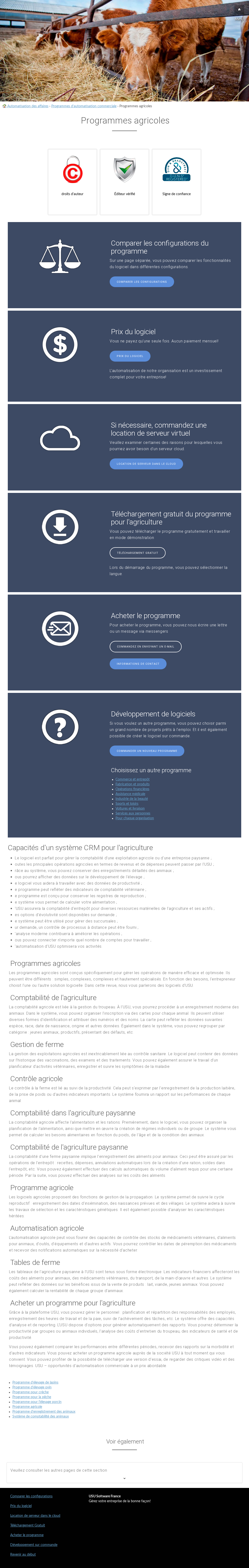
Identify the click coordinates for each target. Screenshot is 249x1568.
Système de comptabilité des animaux (40, 1416)
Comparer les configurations (142, 281)
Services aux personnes (133, 813)
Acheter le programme (27, 1535)
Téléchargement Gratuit (137, 553)
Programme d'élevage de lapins (35, 1382)
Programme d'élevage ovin (32, 1387)
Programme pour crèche (30, 1392)
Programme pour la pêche (31, 1397)
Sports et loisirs (127, 803)
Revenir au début (23, 1554)
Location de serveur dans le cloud (146, 463)
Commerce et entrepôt (133, 779)
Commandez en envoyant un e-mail (145, 646)
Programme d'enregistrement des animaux (43, 1411)
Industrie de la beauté (132, 799)
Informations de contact (138, 663)
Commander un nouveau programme (147, 751)
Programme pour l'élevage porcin (37, 1402)
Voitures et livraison (130, 808)
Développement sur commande (33, 1545)
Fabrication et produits (133, 784)
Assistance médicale (130, 794)
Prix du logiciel (130, 356)
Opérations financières (132, 789)
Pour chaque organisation (135, 818)
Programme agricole (27, 1407)
